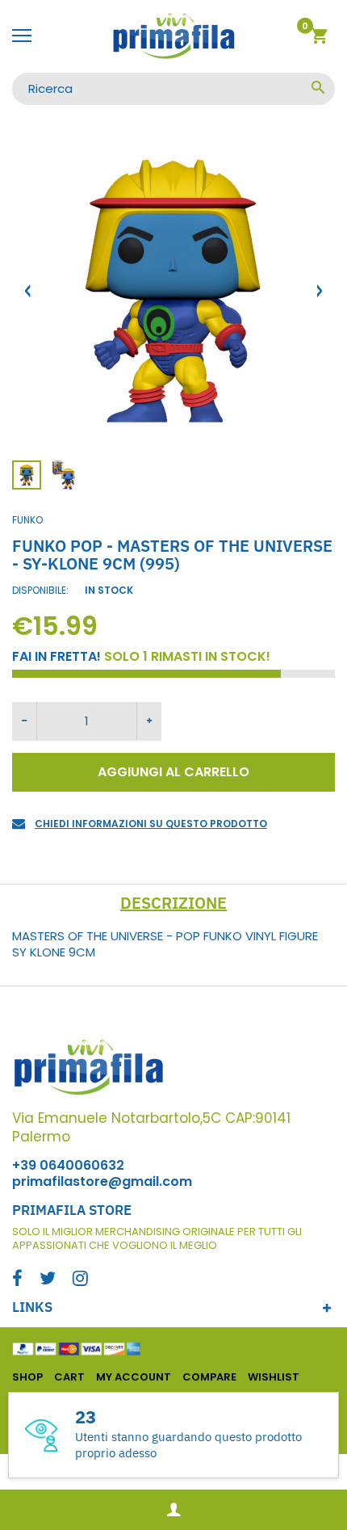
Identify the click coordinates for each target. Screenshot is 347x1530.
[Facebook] (17, 1279)
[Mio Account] (173, 1510)
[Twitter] (48, 1279)
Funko (27, 520)
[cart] (319, 38)
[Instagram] (80, 1279)
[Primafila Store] (173, 36)
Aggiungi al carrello (173, 772)
